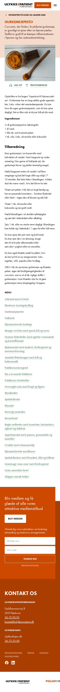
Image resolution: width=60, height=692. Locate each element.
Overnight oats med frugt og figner (25, 386)
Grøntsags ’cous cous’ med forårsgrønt (27, 464)
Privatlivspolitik (30, 565)
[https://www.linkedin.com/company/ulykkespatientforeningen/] (13, 663)
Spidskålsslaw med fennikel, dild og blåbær (29, 457)
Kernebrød (11, 418)
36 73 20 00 (12, 641)
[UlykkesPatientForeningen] (19, 5)
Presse (30, 653)
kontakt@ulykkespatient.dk (19, 622)
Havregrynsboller (15, 412)
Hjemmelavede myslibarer (20, 451)
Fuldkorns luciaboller (17, 380)
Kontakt (43, 653)
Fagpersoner (12, 656)
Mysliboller (11, 393)
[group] (24, 682)
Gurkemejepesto (14, 311)
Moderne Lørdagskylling (19, 305)
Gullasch (10, 318)
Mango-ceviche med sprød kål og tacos (27, 330)
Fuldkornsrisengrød (16, 367)
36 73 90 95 (12, 617)
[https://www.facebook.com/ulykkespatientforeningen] (7, 663)
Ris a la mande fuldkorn (18, 374)
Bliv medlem (43, 5)
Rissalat (9, 405)
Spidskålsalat (12, 399)
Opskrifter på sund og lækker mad (27, 15)
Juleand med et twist (17, 299)
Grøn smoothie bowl (16, 470)
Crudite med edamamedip (20, 445)
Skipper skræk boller (17, 476)
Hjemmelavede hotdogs (18, 324)
